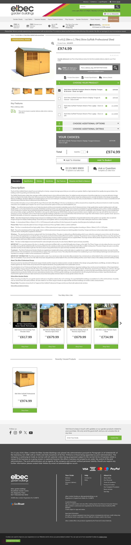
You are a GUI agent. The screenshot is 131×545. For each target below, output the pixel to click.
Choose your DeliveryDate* (36, 25)
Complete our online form (107, 170)
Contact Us (88, 478)
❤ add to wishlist (71, 160)
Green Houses (95, 19)
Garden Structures (82, 19)
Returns (67, 480)
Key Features (61, 181)
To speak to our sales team (75, 170)
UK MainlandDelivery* (16, 25)
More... (104, 19)
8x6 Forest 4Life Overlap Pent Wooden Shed (25, 330)
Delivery (39, 181)
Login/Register (103, 1)
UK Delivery (69, 68)
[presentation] (10, 323)
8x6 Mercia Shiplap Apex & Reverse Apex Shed (52, 330)
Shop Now (24, 346)
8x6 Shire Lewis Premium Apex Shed (106, 330)
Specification (28, 181)
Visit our (112, 14)
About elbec (107, 478)
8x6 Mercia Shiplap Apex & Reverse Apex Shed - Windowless (79, 331)
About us (85, 1)
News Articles (108, 489)
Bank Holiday (113, 19)
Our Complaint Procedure (111, 487)
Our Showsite (108, 480)
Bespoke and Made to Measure (79, 181)
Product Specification (90, 77)
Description (16, 181)
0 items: (116, 1)
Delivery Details (107, 77)
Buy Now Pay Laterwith (72, 25)
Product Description (73, 77)
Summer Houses (40, 19)
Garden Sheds (18, 19)
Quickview (49, 181)
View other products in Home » (20, 285)
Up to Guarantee (54, 25)
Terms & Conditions (110, 482)
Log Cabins (28, 19)
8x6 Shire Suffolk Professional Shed (25, 394)
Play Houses (69, 19)
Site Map (106, 491)
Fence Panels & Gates (55, 19)
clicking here (103, 537)
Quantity (77, 152)
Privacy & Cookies (109, 484)
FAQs (86, 480)
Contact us (93, 1)
